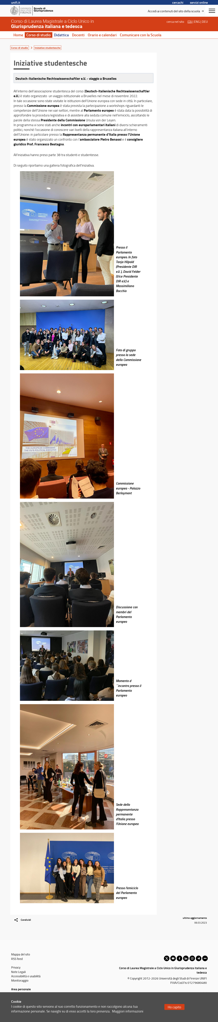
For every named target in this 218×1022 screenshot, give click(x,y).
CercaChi (177, 2)
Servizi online (199, 2)
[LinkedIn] (186, 958)
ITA (190, 21)
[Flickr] (205, 958)
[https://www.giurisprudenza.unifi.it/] (35, 10)
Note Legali (18, 972)
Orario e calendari (102, 35)
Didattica (61, 35)
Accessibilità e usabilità (26, 976)
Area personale (21, 989)
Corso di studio (38, 35)
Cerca (175, 21)
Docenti (78, 35)
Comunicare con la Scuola (140, 35)
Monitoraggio (19, 980)
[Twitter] (166, 958)
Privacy (15, 967)
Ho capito (174, 1007)
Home (18, 35)
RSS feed (17, 959)
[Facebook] (179, 958)
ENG (197, 21)
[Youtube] (173, 958)
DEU (205, 21)
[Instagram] (192, 958)
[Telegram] (198, 958)
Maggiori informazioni (127, 1011)
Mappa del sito (20, 954)
